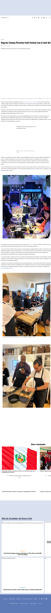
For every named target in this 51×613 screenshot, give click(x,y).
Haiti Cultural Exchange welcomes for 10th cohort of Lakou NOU (23, 553)
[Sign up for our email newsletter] (44, 17)
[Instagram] (36, 17)
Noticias (2, 39)
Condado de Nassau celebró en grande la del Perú (19, 491)
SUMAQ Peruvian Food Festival (31, 102)
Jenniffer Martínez (6, 45)
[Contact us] (41, 17)
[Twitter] (34, 17)
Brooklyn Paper (23, 587)
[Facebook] (32, 17)
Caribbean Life (22, 551)
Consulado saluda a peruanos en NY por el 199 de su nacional (19, 471)
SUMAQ (31, 244)
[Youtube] (38, 17)
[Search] (46, 17)
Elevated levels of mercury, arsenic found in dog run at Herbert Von (22, 589)
